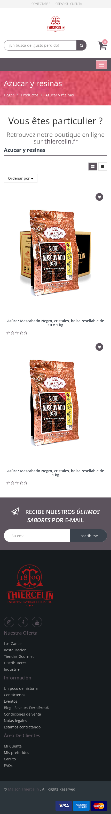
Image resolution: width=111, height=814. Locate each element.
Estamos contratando (22, 727)
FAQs (8, 765)
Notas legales (15, 720)
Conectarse (40, 4)
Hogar (9, 95)
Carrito (10, 759)
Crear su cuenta (69, 4)
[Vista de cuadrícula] (92, 166)
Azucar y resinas (59, 95)
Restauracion (15, 649)
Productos (29, 95)
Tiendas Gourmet (19, 656)
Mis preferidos (16, 752)
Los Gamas (13, 643)
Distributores (15, 662)
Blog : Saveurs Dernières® (26, 707)
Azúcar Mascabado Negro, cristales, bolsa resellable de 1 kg (55, 472)
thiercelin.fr (61, 141)
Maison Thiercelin (23, 789)
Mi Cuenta (13, 746)
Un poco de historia (21, 688)
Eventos (10, 701)
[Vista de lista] (102, 166)
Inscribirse (89, 535)
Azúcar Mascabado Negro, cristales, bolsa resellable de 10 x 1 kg (55, 322)
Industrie (12, 669)
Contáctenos (14, 694)
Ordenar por (19, 178)
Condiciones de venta (22, 714)
